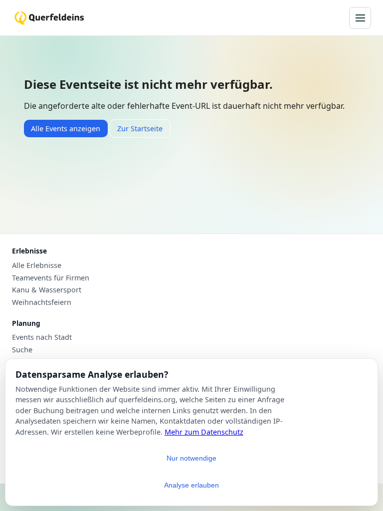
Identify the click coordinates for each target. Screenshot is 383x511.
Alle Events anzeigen (65, 128)
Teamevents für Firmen (50, 277)
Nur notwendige (191, 458)
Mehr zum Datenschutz (204, 432)
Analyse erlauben (191, 485)
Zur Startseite (140, 128)
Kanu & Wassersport (46, 289)
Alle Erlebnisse (36, 265)
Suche (22, 349)
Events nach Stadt (42, 337)
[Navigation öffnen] (360, 18)
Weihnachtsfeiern (41, 302)
